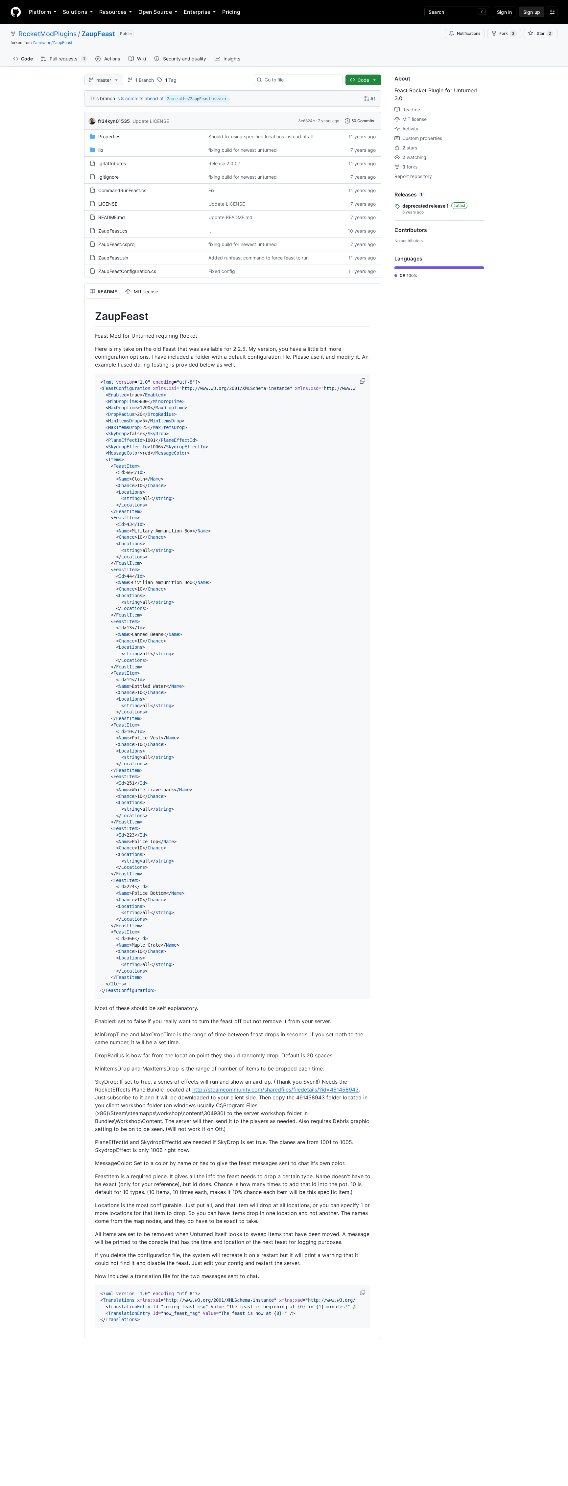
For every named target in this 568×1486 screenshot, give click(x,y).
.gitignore (108, 177)
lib (100, 150)
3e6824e (306, 120)
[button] (363, 381)
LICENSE (107, 204)
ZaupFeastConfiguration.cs (127, 271)
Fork (506, 33)
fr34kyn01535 (114, 121)
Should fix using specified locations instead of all (260, 136)
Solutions (75, 12)
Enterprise (197, 12)
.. (209, 231)
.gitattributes (112, 163)
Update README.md (230, 217)
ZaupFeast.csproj (116, 244)
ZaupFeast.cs (112, 231)
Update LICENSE (150, 121)
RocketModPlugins (47, 34)
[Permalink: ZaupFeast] (90, 316)
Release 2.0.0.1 (224, 163)
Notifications (468, 33)
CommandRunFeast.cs (122, 190)
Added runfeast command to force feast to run (258, 257)
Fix (211, 190)
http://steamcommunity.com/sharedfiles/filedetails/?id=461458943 (275, 1089)
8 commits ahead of (142, 98)
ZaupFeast (98, 34)
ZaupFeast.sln (113, 257)
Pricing (231, 12)
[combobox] (301, 80)
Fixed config (221, 271)
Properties (109, 136)
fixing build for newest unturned (242, 150)
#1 (373, 98)
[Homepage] (16, 12)
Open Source (155, 12)
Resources (113, 12)
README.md (111, 217)
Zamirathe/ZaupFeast (52, 42)
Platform (40, 12)
